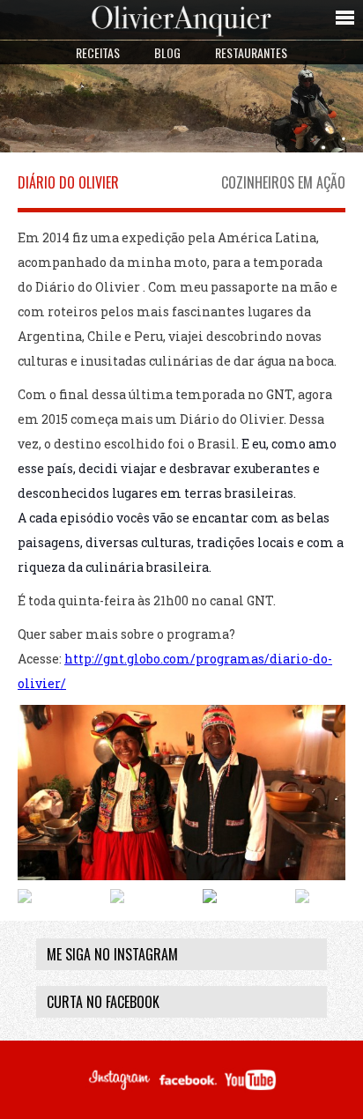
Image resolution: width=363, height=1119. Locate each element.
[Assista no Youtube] (250, 1088)
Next (332, 891)
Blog (167, 52)
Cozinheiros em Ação (283, 182)
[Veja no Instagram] (118, 1088)
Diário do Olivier (68, 182)
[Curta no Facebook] (188, 1088)
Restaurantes (251, 52)
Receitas (98, 52)
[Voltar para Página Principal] (181, 35)
